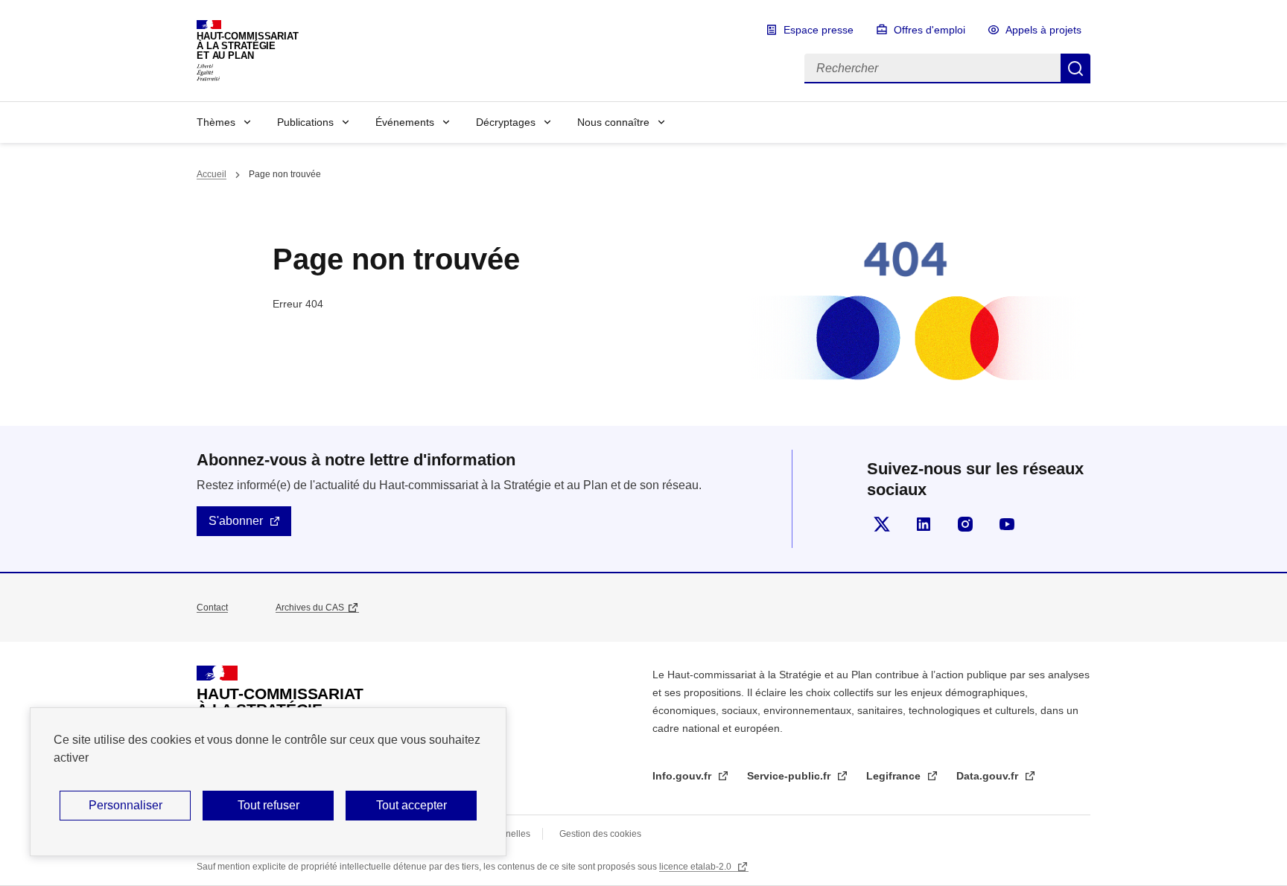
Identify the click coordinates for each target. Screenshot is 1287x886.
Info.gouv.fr (683, 776)
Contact (212, 607)
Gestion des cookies (600, 834)
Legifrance (895, 776)
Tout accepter (411, 805)
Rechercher (1075, 68)
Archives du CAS (310, 607)
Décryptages (506, 122)
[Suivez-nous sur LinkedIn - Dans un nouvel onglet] (923, 524)
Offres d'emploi (929, 30)
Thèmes (216, 122)
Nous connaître (613, 122)
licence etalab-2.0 (696, 866)
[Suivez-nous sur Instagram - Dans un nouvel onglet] (965, 524)
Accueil (211, 174)
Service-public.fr (790, 776)
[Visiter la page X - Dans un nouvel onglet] (882, 524)
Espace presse (819, 30)
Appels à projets (1043, 30)
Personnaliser (125, 805)
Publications (305, 122)
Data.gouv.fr (988, 776)
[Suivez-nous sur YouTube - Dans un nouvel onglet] (1007, 524)
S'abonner (236, 520)
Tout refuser (268, 805)
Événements (404, 122)
